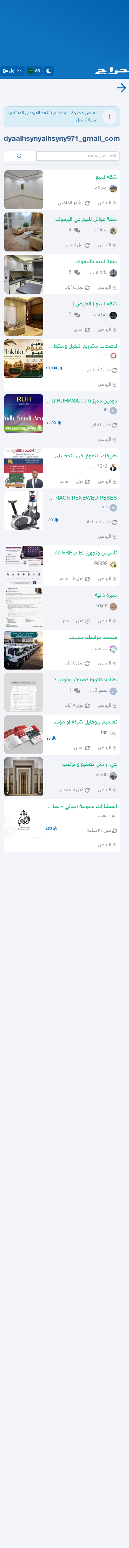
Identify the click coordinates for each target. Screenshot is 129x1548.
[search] (19, 156)
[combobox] (78, 156)
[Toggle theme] (48, 71)
